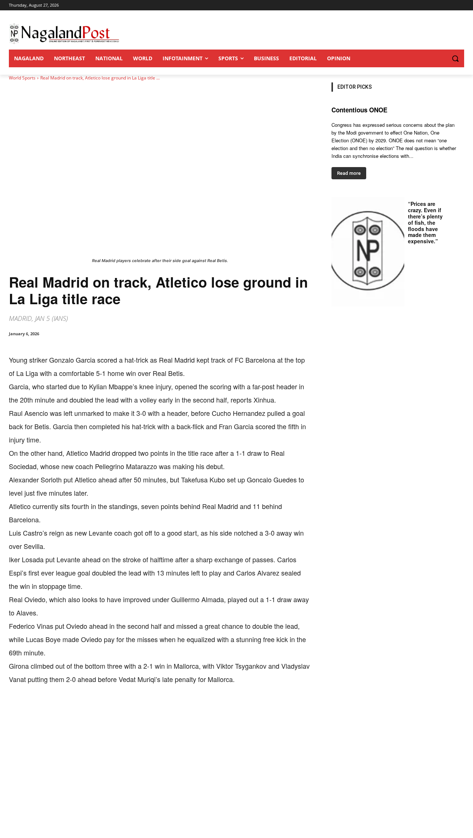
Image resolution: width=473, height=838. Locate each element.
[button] (440, 58)
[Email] (127, 708)
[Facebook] (59, 708)
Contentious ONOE (359, 109)
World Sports (22, 78)
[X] (76, 708)
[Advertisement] (236, 782)
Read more (349, 173)
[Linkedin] (110, 708)
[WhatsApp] (93, 708)
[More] (162, 708)
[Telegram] (144, 708)
